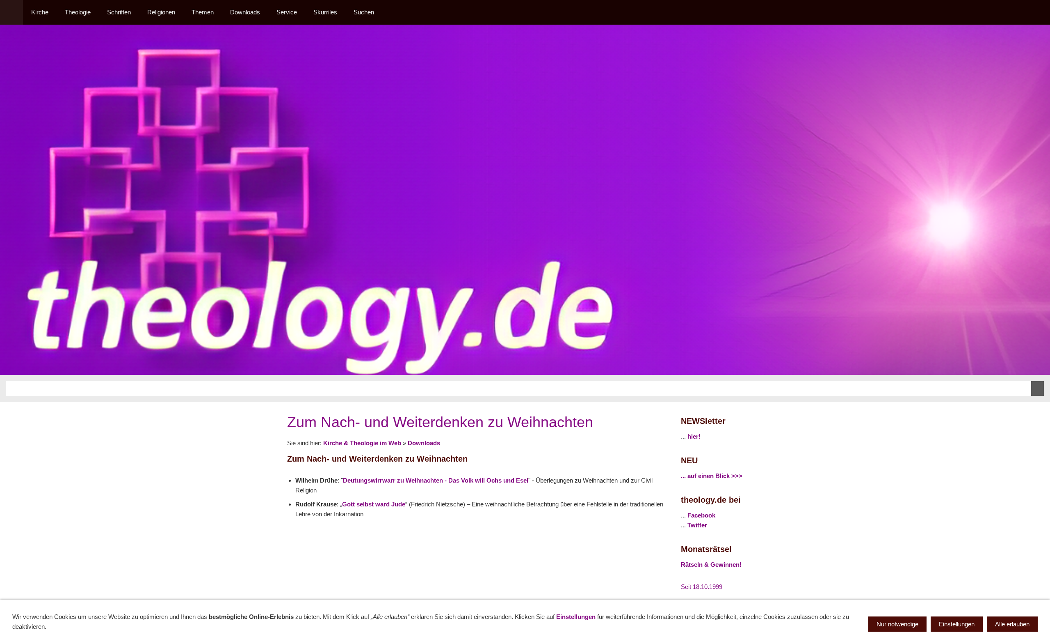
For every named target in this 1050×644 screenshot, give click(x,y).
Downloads (424, 442)
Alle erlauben (1012, 624)
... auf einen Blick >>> (711, 475)
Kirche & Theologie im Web (362, 442)
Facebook (701, 515)
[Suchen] (1038, 12)
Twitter (697, 525)
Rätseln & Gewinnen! (711, 564)
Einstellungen (576, 616)
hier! (694, 436)
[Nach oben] (659, 534)
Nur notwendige (897, 624)
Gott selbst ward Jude (373, 504)
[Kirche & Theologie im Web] (11, 12)
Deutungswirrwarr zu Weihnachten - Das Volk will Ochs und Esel (435, 480)
